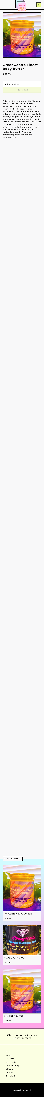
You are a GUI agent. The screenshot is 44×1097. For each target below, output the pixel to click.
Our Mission (11, 1062)
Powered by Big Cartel (22, 1090)
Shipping (10, 1069)
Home (9, 1052)
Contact (10, 1072)
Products (10, 1055)
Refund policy (12, 1066)
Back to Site (12, 1076)
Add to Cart (22, 90)
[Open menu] (4, 5)
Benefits (10, 1059)
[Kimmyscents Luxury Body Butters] (22, 7)
